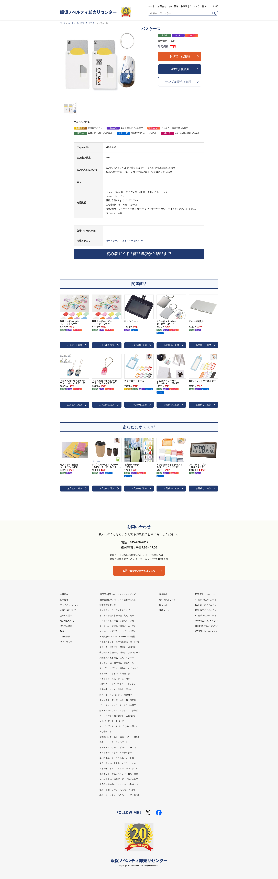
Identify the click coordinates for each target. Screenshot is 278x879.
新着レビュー (165, 610)
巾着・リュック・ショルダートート (115, 742)
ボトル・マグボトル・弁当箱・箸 (114, 673)
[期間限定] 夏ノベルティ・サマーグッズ (117, 594)
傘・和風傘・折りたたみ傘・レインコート (118, 758)
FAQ (62, 631)
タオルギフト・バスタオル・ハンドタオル (118, 768)
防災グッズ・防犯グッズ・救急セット (116, 695)
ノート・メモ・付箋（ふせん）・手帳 (116, 621)
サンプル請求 (66, 626)
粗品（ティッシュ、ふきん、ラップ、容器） (119, 795)
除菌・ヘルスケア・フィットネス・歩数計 (118, 710)
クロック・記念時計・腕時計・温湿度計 (117, 647)
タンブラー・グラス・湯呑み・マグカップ (118, 668)
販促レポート (165, 605)
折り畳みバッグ (106, 731)
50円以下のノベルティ (205, 594)
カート (151, 6)
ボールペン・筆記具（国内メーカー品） (117, 626)
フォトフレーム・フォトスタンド (114, 610)
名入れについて (210, 6)
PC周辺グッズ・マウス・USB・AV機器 (117, 636)
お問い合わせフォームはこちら (139, 570)
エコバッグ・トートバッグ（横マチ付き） (118, 726)
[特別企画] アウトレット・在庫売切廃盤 (117, 600)
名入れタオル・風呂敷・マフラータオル (117, 763)
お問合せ (162, 6)
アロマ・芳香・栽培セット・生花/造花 (117, 716)
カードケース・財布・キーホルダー (82, 23)
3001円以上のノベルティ (206, 631)
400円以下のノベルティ (205, 610)
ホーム (62, 23)
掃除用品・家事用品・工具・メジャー (116, 658)
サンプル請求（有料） (179, 81)
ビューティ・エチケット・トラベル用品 (117, 705)
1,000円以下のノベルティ (206, 621)
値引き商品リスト (167, 600)
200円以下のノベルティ (205, 605)
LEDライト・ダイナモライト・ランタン (117, 684)
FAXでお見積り (180, 69)
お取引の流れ (66, 615)
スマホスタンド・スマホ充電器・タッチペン (119, 642)
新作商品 (163, 594)
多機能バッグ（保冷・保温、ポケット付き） (119, 737)
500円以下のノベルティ (205, 615)
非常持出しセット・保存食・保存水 (115, 689)
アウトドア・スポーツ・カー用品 (114, 679)
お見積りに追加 (180, 56)
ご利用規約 (65, 636)
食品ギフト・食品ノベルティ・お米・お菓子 (119, 774)
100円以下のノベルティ (205, 600)
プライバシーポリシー (70, 605)
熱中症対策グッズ (107, 605)
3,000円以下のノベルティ (206, 626)
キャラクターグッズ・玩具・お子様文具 (117, 700)
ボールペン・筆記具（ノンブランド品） (117, 631)
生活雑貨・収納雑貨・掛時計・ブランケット (119, 652)
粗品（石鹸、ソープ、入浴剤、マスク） (117, 790)
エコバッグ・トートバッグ (111, 721)
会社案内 (173, 6)
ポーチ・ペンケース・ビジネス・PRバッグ (119, 747)
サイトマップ (66, 642)
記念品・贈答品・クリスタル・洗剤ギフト (118, 784)
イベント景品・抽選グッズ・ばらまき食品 (118, 779)
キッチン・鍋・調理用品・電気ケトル (116, 663)
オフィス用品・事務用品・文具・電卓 (116, 615)
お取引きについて (190, 6)
